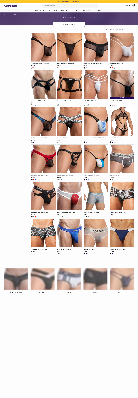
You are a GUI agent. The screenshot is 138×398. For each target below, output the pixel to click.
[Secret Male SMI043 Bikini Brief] (43, 47)
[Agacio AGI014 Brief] (122, 158)
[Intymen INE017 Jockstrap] (69, 121)
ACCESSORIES (86, 10)
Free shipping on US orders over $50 (70, 1)
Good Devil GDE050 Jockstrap (39, 212)
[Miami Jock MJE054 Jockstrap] (69, 158)
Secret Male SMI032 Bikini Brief (66, 63)
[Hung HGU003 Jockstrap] (69, 233)
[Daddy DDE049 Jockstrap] (96, 84)
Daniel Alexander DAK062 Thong (93, 63)
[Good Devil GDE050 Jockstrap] (43, 196)
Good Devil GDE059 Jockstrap (39, 175)
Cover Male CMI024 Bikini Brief (118, 100)
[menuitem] (40, 10)
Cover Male (42, 292)
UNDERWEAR (64, 10)
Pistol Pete (95, 292)
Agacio (69, 292)
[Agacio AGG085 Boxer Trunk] (96, 196)
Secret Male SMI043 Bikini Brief (40, 63)
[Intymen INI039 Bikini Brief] (122, 233)
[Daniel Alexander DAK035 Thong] (69, 196)
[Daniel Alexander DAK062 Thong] (96, 47)
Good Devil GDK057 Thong (117, 63)
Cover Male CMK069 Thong (91, 175)
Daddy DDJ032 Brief (89, 249)
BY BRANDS (75, 10)
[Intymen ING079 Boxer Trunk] (43, 233)
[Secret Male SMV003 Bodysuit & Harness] (122, 121)
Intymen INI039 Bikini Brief (117, 249)
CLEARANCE (99, 10)
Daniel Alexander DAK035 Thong (66, 212)
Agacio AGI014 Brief (115, 175)
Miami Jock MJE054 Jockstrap (65, 175)
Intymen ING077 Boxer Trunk (118, 212)
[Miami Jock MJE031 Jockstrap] (43, 84)
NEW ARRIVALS (40, 10)
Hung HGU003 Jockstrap (64, 249)
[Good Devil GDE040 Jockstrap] (69, 84)
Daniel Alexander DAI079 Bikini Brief (41, 137)
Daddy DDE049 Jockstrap (91, 100)
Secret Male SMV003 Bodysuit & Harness (121, 137)
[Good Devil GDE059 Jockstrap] (43, 158)
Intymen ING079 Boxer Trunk (39, 249)
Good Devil (122, 292)
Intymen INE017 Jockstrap (64, 137)
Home (5, 14)
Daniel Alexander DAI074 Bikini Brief (94, 137)
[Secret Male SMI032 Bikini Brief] (69, 47)
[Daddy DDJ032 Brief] (96, 233)
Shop (9, 14)
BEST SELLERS (52, 10)
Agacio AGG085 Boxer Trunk (91, 212)
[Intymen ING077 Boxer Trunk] (122, 196)
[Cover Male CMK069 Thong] (96, 158)
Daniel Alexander (16, 292)
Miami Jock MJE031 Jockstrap (39, 100)
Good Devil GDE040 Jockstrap (65, 100)
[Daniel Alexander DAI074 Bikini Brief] (96, 121)
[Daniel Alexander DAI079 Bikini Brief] (43, 121)
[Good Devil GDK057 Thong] (122, 47)
